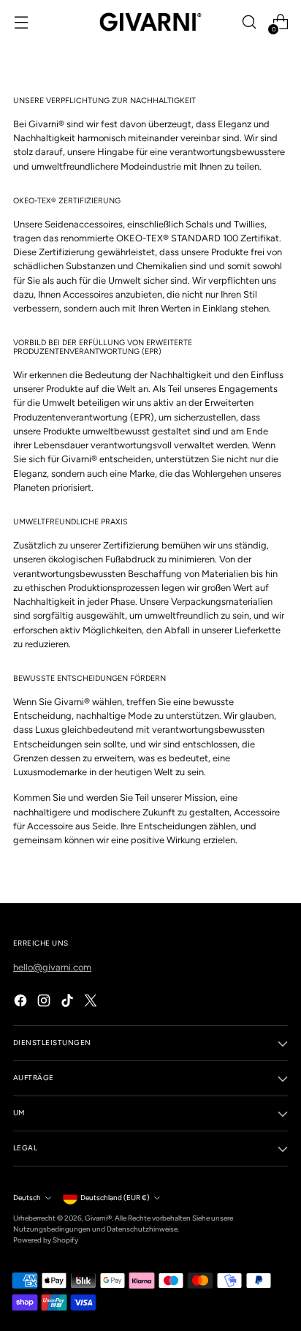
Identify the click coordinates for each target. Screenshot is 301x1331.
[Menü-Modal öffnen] (21, 22)
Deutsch (27, 1198)
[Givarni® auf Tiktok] (68, 1002)
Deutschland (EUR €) (115, 1198)
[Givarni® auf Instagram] (45, 1002)
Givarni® (98, 1218)
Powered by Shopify (45, 1240)
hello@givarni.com (52, 967)
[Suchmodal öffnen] (249, 22)
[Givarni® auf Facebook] (22, 1002)
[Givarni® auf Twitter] (92, 1002)
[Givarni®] (150, 22)
